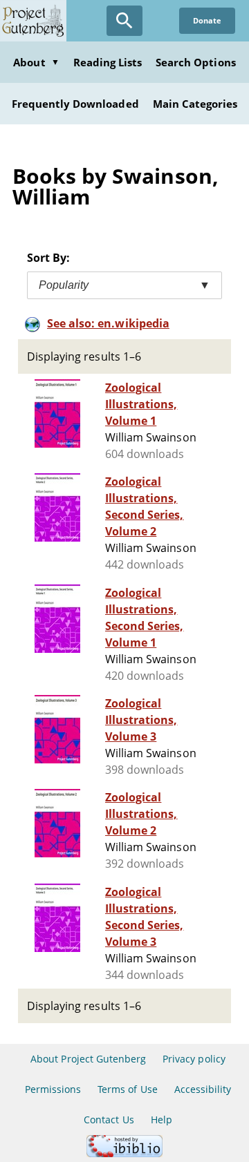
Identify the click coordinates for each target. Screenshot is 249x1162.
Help (161, 1119)
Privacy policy (194, 1058)
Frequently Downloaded (75, 104)
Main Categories (195, 104)
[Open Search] (124, 21)
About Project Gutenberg (88, 1058)
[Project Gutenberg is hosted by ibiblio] (124, 1153)
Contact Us (108, 1119)
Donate (207, 20)
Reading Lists (107, 62)
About (36, 62)
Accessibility (203, 1089)
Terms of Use (127, 1089)
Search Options (196, 62)
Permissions (53, 1089)
